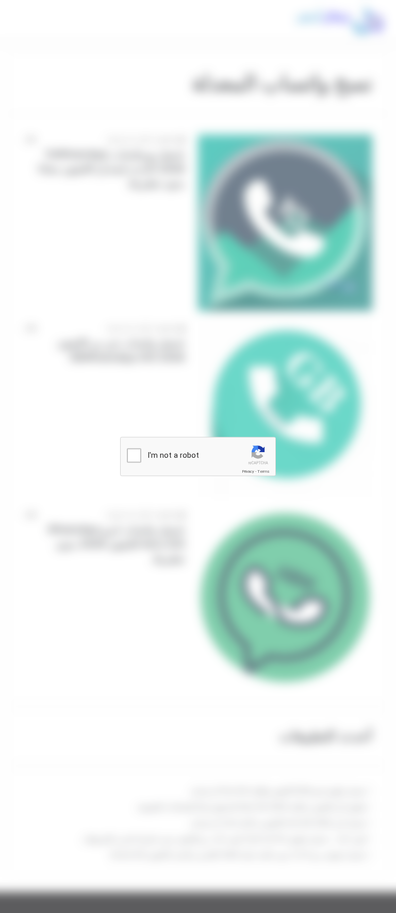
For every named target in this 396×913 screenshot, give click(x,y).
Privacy (248, 471)
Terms (263, 471)
